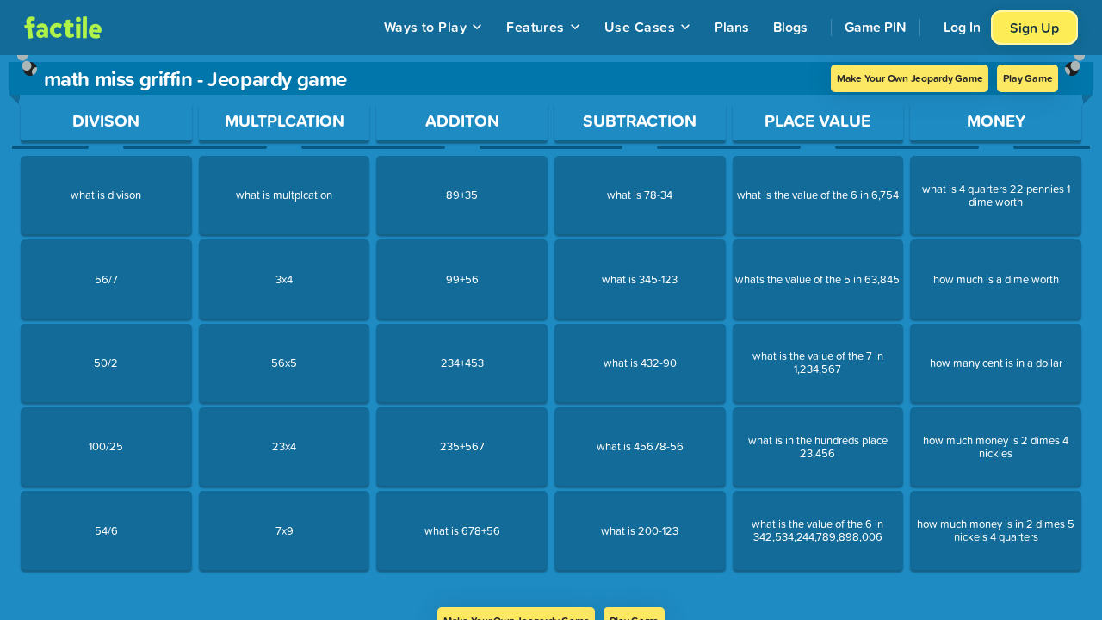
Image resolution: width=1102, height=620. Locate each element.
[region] (551, 331)
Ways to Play (425, 26)
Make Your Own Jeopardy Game (910, 78)
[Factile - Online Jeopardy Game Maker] (63, 27)
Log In (962, 26)
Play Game (1027, 78)
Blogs (790, 26)
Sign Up (1034, 27)
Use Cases (639, 26)
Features (535, 26)
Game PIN (876, 26)
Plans (732, 26)
